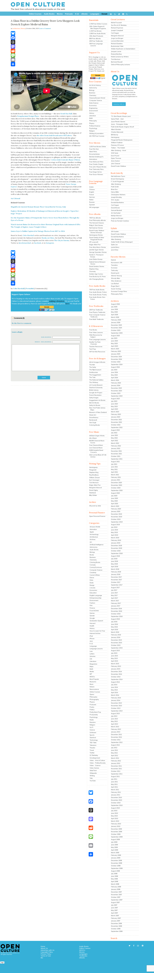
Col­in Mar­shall (28, 235)
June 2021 (114, 467)
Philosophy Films (117, 294)
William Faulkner (117, 142)
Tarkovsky (114, 270)
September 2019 (116, 522)
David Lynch (115, 273)
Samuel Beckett (116, 210)
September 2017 (116, 585)
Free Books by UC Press (97, 276)
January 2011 (115, 795)
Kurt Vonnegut (94, 480)
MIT (91, 674)
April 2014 (114, 692)
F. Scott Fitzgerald (117, 181)
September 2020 (116, 490)
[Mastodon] (46, 46)
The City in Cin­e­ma (61, 240)
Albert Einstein (116, 129)
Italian (91, 200)
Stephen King (93, 269)
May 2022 (114, 438)
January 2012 (115, 763)
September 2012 (116, 742)
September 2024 (116, 364)
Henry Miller (115, 192)
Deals (92, 583)
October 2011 (115, 771)
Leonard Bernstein (117, 41)
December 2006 (116, 923)
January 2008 (115, 889)
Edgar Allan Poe (94, 245)
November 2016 (116, 611)
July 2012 (114, 748)
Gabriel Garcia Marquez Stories (97, 263)
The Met (92, 365)
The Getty (92, 367)
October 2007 (115, 897)
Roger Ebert (115, 286)
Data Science (93, 103)
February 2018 (116, 572)
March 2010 (115, 821)
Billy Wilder (93, 495)
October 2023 (115, 393)
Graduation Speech (96, 621)
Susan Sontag (116, 289)
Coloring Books (94, 425)
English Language (96, 595)
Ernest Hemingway (117, 179)
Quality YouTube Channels (94, 343)
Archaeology (94, 534)
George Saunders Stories (98, 252)
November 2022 (116, 422)
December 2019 (116, 514)
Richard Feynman (117, 28)
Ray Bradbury (94, 475)
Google (92, 618)
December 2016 (116, 608)
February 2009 (116, 855)
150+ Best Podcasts (96, 36)
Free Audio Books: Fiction (98, 292)
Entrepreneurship (95, 598)
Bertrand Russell (116, 62)
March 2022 (115, 443)
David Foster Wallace (118, 166)
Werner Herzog (116, 276)
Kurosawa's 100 (116, 262)
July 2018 (114, 559)
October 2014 (115, 677)
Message (37, 341)
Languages (83, 954)
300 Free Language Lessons (96, 45)
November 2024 (116, 359)
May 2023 (114, 406)
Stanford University (95, 388)
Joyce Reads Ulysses (118, 122)
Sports (92, 735)
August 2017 (115, 587)
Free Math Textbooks (96, 319)
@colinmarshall (25, 243)
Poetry (92, 707)
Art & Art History (95, 85)
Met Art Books (94, 403)
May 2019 (114, 532)
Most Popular (94, 679)
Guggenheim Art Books (97, 400)
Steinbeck (92, 493)
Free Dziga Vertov (95, 172)
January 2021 (115, 480)
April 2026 (114, 315)
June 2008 (114, 876)
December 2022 (116, 420)
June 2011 (114, 782)
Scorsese (114, 268)
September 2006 (116, 931)
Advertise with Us (47, 950)
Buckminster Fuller (117, 46)
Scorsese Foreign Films (119, 291)
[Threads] (46, 42)
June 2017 (114, 593)
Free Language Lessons (97, 339)
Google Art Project (95, 393)
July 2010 (114, 811)
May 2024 (114, 375)
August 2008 (115, 871)
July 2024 (114, 370)
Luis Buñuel (115, 283)
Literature (92, 116)
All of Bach (93, 438)
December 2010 (116, 797)
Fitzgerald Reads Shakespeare (121, 140)
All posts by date (95, 506)
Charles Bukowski (117, 132)
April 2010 (114, 818)
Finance (92, 608)
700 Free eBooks (95, 218)
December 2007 (116, 892)
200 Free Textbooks (96, 41)
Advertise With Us (118, 104)
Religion (92, 131)
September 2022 (116, 427)
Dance (92, 578)
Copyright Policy (47, 952)
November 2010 (116, 800)
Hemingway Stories (96, 235)
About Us (44, 948)
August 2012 (115, 745)
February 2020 (116, 509)
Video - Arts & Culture (97, 760)
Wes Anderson (116, 281)
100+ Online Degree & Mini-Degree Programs (97, 27)
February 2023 (116, 414)
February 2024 (116, 383)
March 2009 (115, 853)
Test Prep (92, 349)
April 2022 (114, 441)
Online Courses (95, 692)
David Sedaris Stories (96, 266)
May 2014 (114, 690)
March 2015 (115, 664)
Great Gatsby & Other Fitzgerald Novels (96, 238)
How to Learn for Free (97, 631)
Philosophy (93, 121)
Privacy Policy (46, 954)
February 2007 (116, 918)
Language (93, 646)
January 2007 (115, 921)
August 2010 (115, 808)
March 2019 (115, 538)
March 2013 (115, 727)
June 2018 (114, 561)
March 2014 (115, 695)
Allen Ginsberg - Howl (118, 150)
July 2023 (114, 401)
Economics (93, 105)
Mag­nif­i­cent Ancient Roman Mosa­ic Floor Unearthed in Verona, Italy (38, 207)
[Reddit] (46, 51)
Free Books (93, 330)
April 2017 (114, 598)
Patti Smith (115, 187)
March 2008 (115, 884)
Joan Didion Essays (95, 259)
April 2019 (114, 535)
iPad (91, 636)
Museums (93, 682)
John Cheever (115, 163)
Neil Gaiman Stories (96, 228)
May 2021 (114, 469)
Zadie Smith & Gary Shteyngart (122, 242)
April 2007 (114, 913)
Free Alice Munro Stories (97, 247)
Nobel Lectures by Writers (120, 57)
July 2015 (114, 653)
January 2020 (115, 511)
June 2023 (114, 404)
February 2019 (116, 540)
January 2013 (115, 732)
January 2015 (115, 669)
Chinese (92, 189)
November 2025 (116, 328)
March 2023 (115, 412)
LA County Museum (96, 385)
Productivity (94, 715)
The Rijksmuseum (95, 370)
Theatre (92, 748)
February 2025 (116, 351)
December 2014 (116, 671)
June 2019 (114, 530)
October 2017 (115, 582)
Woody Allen (115, 278)
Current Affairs (95, 575)
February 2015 (116, 666)
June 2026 (114, 309)
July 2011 (114, 779)
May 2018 (114, 564)
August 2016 (115, 619)
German (92, 197)
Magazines (93, 664)
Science (92, 730)
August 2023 (115, 399)
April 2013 (114, 724)
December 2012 (116, 734)
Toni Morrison (94, 483)
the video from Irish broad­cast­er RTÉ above (54, 135)
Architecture (94, 537)
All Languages (94, 207)
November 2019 (116, 517)
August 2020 (115, 493)
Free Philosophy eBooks (97, 220)
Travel (92, 750)
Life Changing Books (96, 279)
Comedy (93, 565)
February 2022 (116, 446)
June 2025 (114, 341)
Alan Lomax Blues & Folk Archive (97, 456)
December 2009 (116, 829)
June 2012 (114, 750)
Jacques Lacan (116, 51)
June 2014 (114, 687)
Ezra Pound (115, 156)
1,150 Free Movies (95, 31)
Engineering (93, 108)
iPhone (92, 638)
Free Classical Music (96, 445)
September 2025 (116, 333)
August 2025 (115, 336)
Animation (93, 529)
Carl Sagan (115, 33)
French (91, 195)
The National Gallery (96, 380)
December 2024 (116, 357)
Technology (94, 740)
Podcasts (93, 705)
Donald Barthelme (117, 202)
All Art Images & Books (97, 362)
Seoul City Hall (66, 114)
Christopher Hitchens (118, 195)
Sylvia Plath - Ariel (117, 119)
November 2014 (116, 674)
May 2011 (114, 784)
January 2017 (115, 606)
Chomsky (92, 271)
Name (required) (46, 337)
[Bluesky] (46, 33)
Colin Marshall (18, 288)
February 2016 (116, 635)
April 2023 (114, 409)
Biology (91, 90)
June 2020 (114, 498)
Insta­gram (50, 243)
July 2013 (114, 716)
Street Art (92, 415)
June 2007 (114, 908)
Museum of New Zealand (98, 412)
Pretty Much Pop (95, 712)
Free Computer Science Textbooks (97, 316)
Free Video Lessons (96, 332)
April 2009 (114, 850)
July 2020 (114, 496)
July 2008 (114, 874)
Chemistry (92, 95)
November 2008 (116, 863)
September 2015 (116, 648)
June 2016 (114, 624)
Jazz (91, 641)
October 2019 (115, 519)
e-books (92, 588)
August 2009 (115, 839)
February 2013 (116, 729)
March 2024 (115, 380)
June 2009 (114, 845)
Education (93, 593)
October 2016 (115, 614)
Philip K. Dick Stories (96, 225)
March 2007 (115, 916)
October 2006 (115, 929)
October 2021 (115, 456)
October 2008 (115, 866)
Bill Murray (114, 135)
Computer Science (95, 100)
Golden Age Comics (96, 274)
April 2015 (114, 661)
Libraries (92, 656)
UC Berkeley (94, 755)
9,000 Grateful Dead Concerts (96, 451)
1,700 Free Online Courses (98, 24)
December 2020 (116, 483)
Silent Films (93, 152)
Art (91, 542)
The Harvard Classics (96, 223)
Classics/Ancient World (97, 98)
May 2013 (114, 721)
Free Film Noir (94, 149)
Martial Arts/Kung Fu (96, 157)
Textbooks (83, 956)
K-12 (91, 644)
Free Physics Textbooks (97, 312)
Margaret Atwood (95, 488)
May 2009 (114, 847)
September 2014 (116, 679)
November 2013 (116, 706)
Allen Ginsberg (116, 184)
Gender (92, 616)
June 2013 (114, 719)
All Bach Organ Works (97, 436)
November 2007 (116, 895)
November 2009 (116, 832)
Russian (92, 202)
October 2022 (115, 425)
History (23, 28)
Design (92, 585)
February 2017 (116, 603)
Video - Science (95, 765)
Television (93, 745)
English (91, 192)
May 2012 (114, 753)
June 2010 (114, 813)
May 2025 (114, 343)
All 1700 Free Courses (96, 136)
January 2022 (115, 448)
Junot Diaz (114, 250)
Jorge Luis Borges (117, 38)
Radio (92, 720)
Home (43, 946)
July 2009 (114, 842)
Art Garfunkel (115, 213)
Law (91, 651)
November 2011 (116, 769)
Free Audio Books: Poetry (98, 295)
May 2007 (114, 910)
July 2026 (114, 307)
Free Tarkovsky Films (96, 169)
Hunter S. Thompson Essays (96, 256)
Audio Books (94, 550)
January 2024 (115, 385)
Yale (91, 778)
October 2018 (115, 551)
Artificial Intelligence (96, 545)
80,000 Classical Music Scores (96, 442)
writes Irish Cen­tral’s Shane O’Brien (65, 160)
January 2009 (115, 858)
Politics (92, 710)
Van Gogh (92, 422)
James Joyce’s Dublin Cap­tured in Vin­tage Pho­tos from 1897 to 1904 (38, 231)
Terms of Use (46, 956)
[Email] (46, 60)
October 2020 (115, 488)
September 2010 (116, 805)
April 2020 (114, 504)
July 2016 (114, 622)
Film (91, 605)
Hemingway (93, 467)
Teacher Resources (95, 346)
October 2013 (115, 708)
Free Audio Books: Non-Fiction (97, 298)
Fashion (92, 603)
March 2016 (115, 632)
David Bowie (115, 208)
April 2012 (114, 755)
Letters (92, 654)
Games (92, 613)
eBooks (82, 958)
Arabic (91, 187)
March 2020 (115, 506)
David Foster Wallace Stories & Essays (96, 231)
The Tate (92, 377)
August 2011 (115, 776)
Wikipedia (93, 773)
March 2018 (115, 569)
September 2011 (116, 774)
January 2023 (115, 417)
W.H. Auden (115, 200)
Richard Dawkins (117, 44)
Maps (91, 666)
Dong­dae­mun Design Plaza (28, 116)
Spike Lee (114, 245)
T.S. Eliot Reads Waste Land (121, 116)
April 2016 (114, 629)
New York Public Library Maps (97, 409)
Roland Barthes (116, 54)
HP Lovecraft (93, 242)
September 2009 (116, 837)
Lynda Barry (115, 247)
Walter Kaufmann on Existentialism (123, 49)
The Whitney (93, 382)
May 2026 (114, 312)
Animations (93, 159)
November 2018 (116, 548)
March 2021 (115, 475)
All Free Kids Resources (97, 352)
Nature (92, 687)
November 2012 (116, 737)
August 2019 (115, 524)
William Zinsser (94, 477)
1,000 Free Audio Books (97, 33)
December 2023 (116, 388)
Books (92, 555)
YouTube (93, 781)
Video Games (94, 768)
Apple (92, 532)
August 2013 (115, 713)
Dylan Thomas (116, 158)
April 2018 (114, 566)
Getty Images (93, 398)
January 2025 (115, 354)
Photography (94, 699)
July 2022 (114, 433)
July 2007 (114, 905)
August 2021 (115, 462)
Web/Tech (93, 770)
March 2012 (115, 758)
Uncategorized (95, 758)
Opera (92, 694)
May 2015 (114, 658)
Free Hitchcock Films (96, 162)
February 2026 (116, 320)
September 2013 (116, 711)
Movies (82, 952)
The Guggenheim (95, 375)
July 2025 (114, 338)
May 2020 (114, 501)
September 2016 (116, 616)
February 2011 (116, 792)
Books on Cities (48, 238)
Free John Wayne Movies (97, 167)
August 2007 (115, 902)
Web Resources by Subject (95, 336)
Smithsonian (93, 372)
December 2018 (116, 545)
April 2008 (114, 881)
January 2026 (115, 322)
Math (91, 118)
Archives (92, 539)
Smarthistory (93, 417)
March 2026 (115, 317)
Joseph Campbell (117, 30)
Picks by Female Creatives (120, 221)
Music (91, 684)
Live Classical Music (96, 448)
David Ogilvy (93, 490)
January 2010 (115, 826)
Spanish (92, 205)
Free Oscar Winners (96, 174)
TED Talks (93, 743)
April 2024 (114, 378)
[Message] (46, 55)
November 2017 (116, 580)
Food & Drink (94, 611)
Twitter (92, 753)
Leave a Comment (45, 28)
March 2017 (115, 601)
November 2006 (116, 926)
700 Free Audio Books (96, 290)
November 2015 (116, 643)
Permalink (30, 288)
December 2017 (116, 577)
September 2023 (116, 396)
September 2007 (116, 900)
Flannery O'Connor (117, 145)
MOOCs (92, 677)
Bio (42, 958)
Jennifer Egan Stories (96, 250)
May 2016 (114, 627)
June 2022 (114, 435)
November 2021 (116, 454)
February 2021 (116, 477)
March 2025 (115, 349)
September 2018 (116, 553)
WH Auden (115, 231)
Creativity (93, 572)
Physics (91, 123)
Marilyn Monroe (116, 216)
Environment (93, 111)
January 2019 (115, 543)
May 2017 (114, 595)
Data (91, 580)
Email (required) (46, 341)
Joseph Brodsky (116, 197)
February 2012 (116, 761)
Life (91, 659)
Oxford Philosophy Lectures (120, 65)
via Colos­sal (15, 198)
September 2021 (116, 459)
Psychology (93, 128)
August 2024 (115, 367)
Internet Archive (95, 633)
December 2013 (116, 703)
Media (92, 671)
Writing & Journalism (96, 133)
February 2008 (116, 887)
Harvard (92, 623)
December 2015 (116, 640)
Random (93, 722)
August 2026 (115, 304)
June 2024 (114, 372)
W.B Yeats (114, 153)
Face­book (37, 243)
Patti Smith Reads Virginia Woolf (122, 127)
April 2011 (114, 787)
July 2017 (114, 590)
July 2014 (114, 685)
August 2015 (115, 650)
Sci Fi (91, 727)
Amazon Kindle (95, 527)
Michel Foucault (116, 23)
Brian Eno (114, 189)
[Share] (46, 64)
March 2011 (115, 790)
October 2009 (115, 834)
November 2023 (116, 391)
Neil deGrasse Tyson (118, 176)
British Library (93, 390)
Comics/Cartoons (96, 567)
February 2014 (116, 698)
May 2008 (114, 879)
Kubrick (113, 260)
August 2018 (115, 556)
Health (92, 626)
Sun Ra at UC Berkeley (119, 25)
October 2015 (115, 645)
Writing (92, 776)
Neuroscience (94, 689)
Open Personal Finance (97, 516)
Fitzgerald (92, 470)
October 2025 (115, 330)
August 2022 (115, 430)
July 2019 (114, 527)
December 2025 (116, 325)
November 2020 (116, 485)
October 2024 (115, 362)
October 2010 (115, 803)
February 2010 (116, 824)
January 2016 (115, 637)
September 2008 (116, 868)
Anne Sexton (115, 161)
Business (92, 93)
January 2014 (115, 700)
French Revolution (95, 395)
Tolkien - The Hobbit (118, 148)
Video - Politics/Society (97, 763)
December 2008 (116, 860)
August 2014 (115, 682)
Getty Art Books (94, 405)
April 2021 (114, 472)
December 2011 (116, 766)
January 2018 (115, 574)
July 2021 (114, 464)
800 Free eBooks (95, 38)
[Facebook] (46, 37)
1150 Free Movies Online (97, 146)
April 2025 (114, 346)
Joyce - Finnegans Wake (119, 124)
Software (93, 732)
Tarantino (114, 265)
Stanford (93, 737)
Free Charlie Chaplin (96, 164)
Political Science (94, 126)
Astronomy (93, 88)
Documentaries (94, 154)
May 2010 (114, 816)
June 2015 (114, 656)
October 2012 (115, 740)
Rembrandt (93, 420)
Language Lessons (96, 649)
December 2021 (116, 451)
